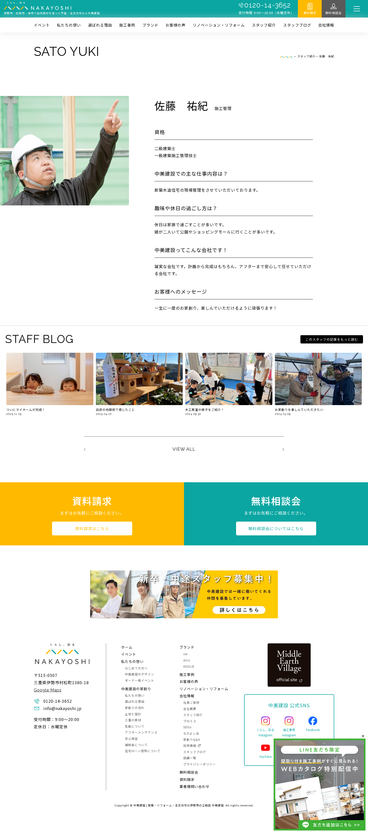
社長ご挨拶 (191, 702)
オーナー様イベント (139, 680)
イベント (42, 25)
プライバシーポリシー (199, 764)
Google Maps (48, 690)
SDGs (187, 727)
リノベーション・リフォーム (219, 25)
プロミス (189, 721)
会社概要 (189, 708)
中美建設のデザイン (139, 674)
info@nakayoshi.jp (62, 708)
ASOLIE (189, 666)
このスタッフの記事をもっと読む (331, 339)
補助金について (136, 745)
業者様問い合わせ (194, 786)
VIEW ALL (184, 449)
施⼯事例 (127, 25)
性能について (134, 726)
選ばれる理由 (100, 25)
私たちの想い (69, 25)
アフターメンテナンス (141, 732)
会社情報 (326, 25)
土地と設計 (133, 714)
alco (186, 660)
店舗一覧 (189, 758)
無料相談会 (333, 13)
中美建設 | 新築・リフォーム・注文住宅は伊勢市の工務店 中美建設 (178, 805)
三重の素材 (133, 720)
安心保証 (131, 738)
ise (185, 654)
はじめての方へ (136, 668)
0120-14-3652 (267, 5)
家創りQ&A (191, 739)
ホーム (126, 647)
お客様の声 (175, 25)
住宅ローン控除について (142, 751)
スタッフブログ (297, 25)
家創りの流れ (134, 707)
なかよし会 (191, 733)
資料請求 (309, 13)
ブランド (150, 25)
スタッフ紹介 (264, 25)
